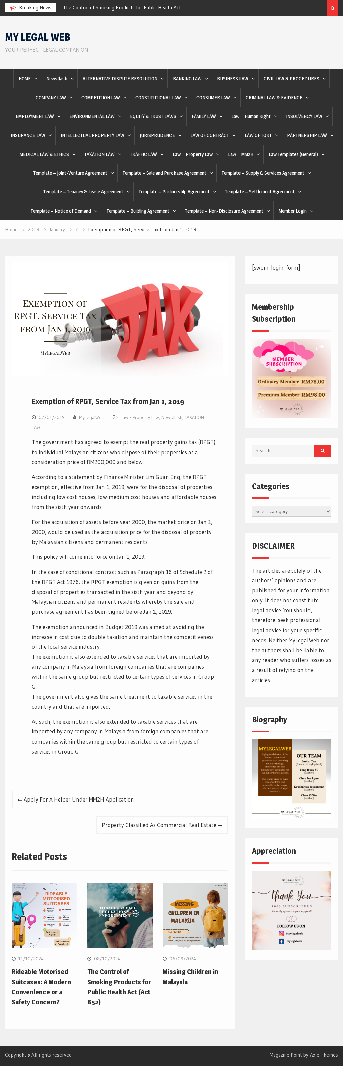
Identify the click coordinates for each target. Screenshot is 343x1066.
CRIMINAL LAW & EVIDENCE (274, 97)
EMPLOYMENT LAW (35, 116)
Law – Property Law (193, 154)
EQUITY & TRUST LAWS (153, 116)
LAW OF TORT (258, 135)
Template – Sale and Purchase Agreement (164, 173)
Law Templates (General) (293, 154)
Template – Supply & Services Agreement (263, 173)
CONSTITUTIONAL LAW (158, 97)
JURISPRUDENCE (157, 135)
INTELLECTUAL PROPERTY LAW (92, 135)
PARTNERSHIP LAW (307, 135)
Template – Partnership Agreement (174, 191)
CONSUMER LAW (213, 97)
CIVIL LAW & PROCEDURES (291, 78)
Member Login (293, 211)
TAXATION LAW (99, 154)
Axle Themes (324, 1055)
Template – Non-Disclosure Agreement (224, 211)
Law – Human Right (251, 116)
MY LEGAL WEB (37, 37)
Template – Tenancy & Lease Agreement (83, 191)
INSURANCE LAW (28, 135)
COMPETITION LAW (100, 97)
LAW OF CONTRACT (209, 135)
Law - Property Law (140, 417)
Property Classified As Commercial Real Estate (159, 824)
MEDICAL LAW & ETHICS (44, 154)
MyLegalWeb (92, 417)
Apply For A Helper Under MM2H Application (79, 799)
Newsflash (56, 78)
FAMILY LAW (204, 116)
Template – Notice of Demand (61, 211)
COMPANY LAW (51, 97)
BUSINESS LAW (232, 78)
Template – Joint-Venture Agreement (70, 173)
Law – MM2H (240, 154)
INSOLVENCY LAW (304, 116)
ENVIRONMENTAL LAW (92, 116)
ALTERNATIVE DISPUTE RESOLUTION (120, 78)
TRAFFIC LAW (143, 154)
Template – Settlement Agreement (260, 191)
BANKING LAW (187, 78)
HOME (25, 78)
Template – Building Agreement (138, 211)
